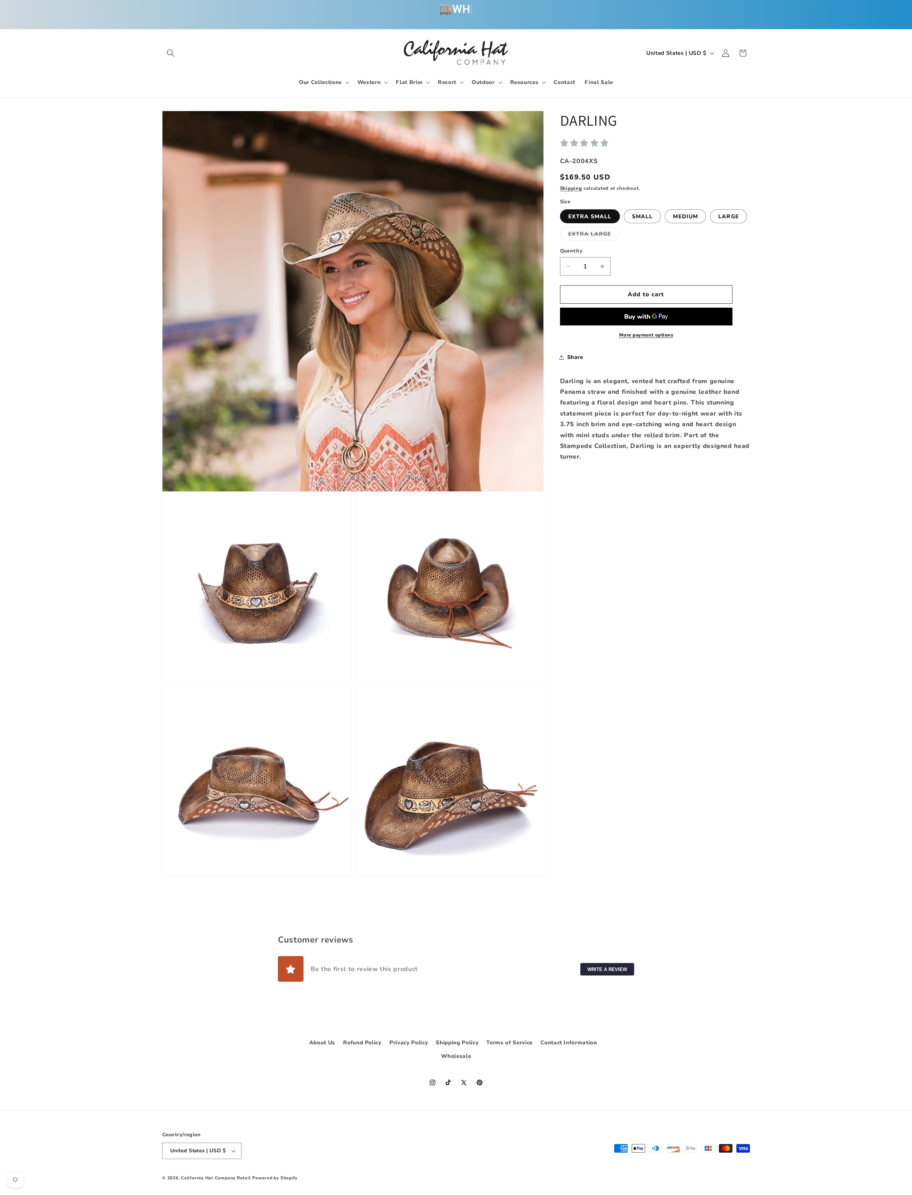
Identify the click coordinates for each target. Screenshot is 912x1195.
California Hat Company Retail (215, 1178)
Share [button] (575, 357)
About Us (322, 1042)
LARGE (728, 216)
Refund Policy (362, 1042)
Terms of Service (509, 1042)
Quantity (571, 250)
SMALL (642, 216)
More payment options (646, 335)
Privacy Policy (408, 1042)
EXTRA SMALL (590, 216)
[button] (170, 53)
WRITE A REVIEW (607, 969)
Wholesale (456, 1056)
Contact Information (568, 1042)
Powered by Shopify (274, 1178)
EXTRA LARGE (594, 235)
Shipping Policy (457, 1042)
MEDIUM (685, 216)
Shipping (571, 188)
